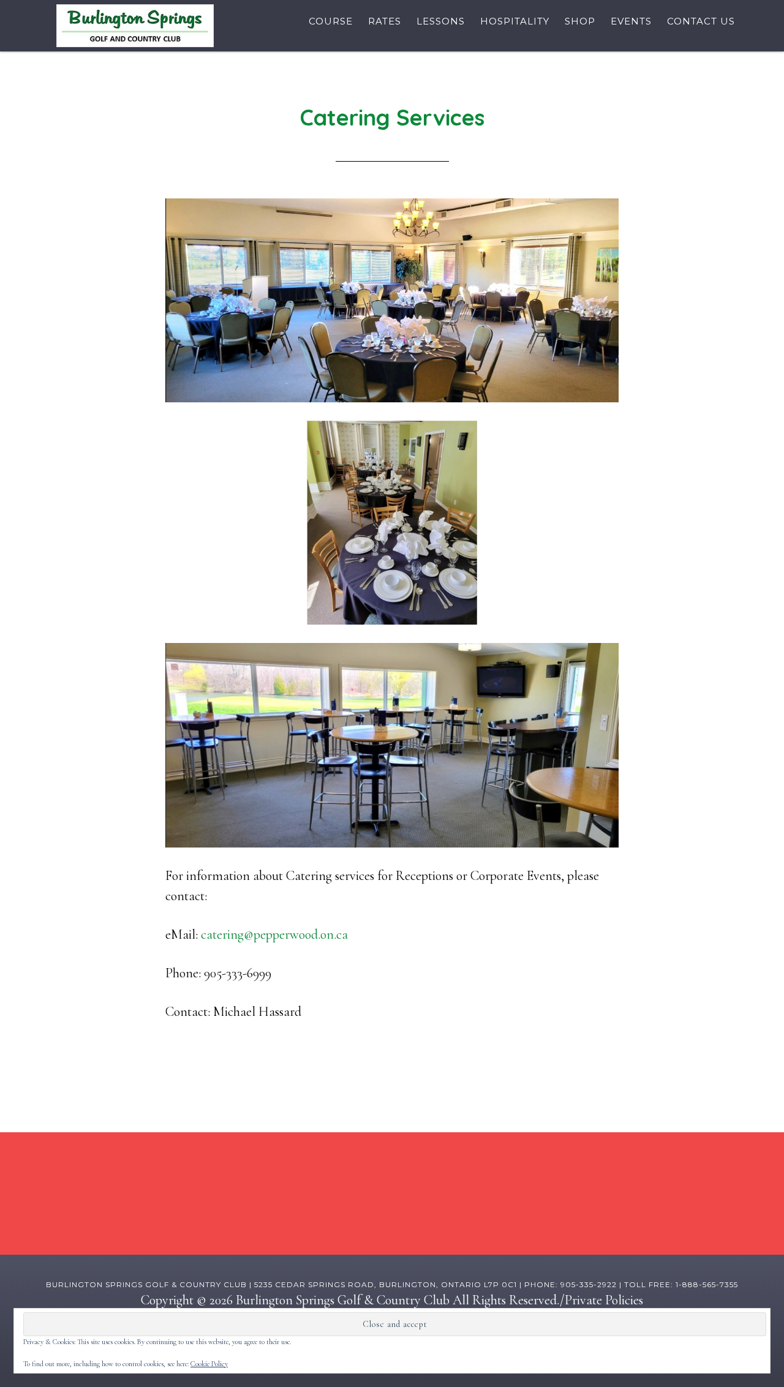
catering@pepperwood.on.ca (274, 934)
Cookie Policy (209, 1363)
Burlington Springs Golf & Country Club (135, 25)
